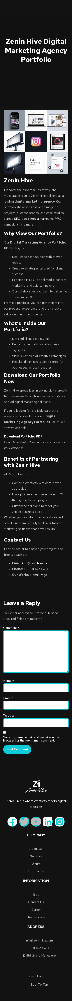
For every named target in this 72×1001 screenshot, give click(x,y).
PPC (58, 219)
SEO (17, 219)
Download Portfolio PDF (23, 436)
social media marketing (37, 219)
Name (8, 680)
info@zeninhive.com (35, 563)
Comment (11, 627)
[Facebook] (12, 822)
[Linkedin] (48, 822)
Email (8, 698)
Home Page (38, 575)
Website (9, 715)
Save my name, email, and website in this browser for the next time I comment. (31, 739)
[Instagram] (60, 822)
